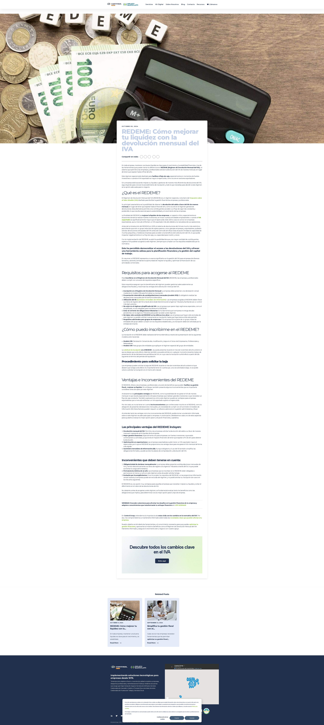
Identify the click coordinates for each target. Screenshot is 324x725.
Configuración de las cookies (162, 718)
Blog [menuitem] (183, 4)
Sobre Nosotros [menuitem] (172, 4)
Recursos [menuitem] (200, 4)
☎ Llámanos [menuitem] (212, 4)
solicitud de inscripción (132, 350)
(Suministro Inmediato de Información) (151, 300)
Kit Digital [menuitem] (159, 4)
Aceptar (177, 718)
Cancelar (192, 718)
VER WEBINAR (180, 505)
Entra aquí (162, 561)
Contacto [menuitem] (191, 4)
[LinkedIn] (157, 156)
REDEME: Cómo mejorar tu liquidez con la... (123, 627)
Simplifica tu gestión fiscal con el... (160, 627)
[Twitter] (154, 156)
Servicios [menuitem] (149, 4)
